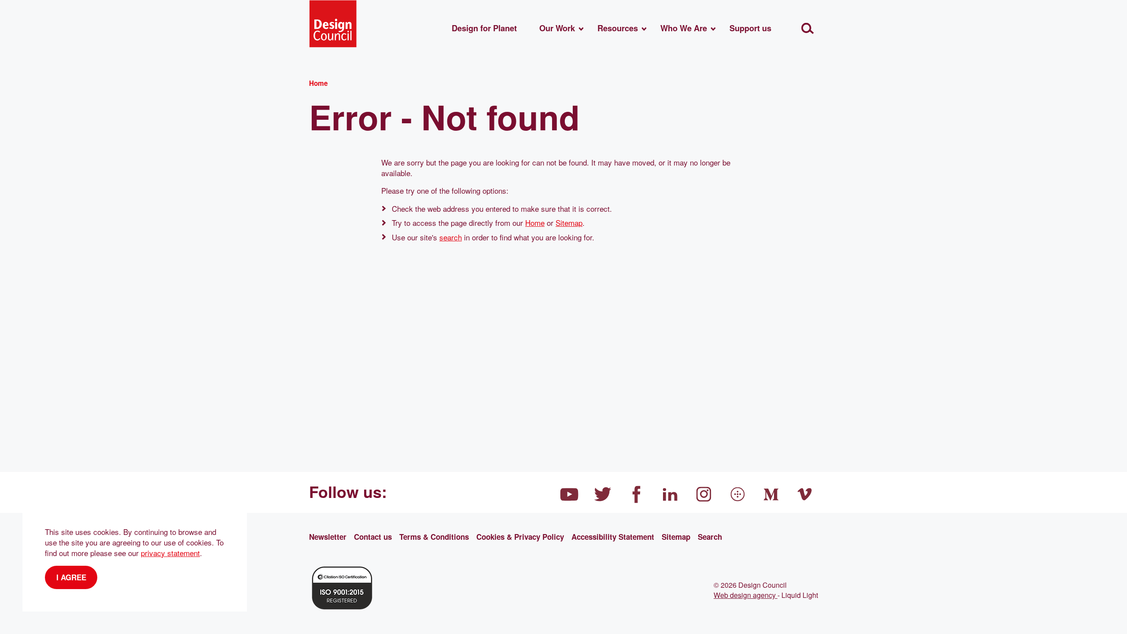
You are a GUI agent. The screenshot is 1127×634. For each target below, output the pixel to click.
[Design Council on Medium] (771, 494)
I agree (71, 577)
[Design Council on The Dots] (738, 494)
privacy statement (170, 552)
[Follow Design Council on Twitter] (603, 494)
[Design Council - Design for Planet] (333, 24)
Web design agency (745, 595)
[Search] (807, 28)
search (450, 237)
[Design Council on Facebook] (636, 494)
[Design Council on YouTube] (569, 494)
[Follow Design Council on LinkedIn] (670, 494)
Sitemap (569, 222)
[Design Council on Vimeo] (805, 494)
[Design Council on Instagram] (704, 494)
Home (535, 222)
